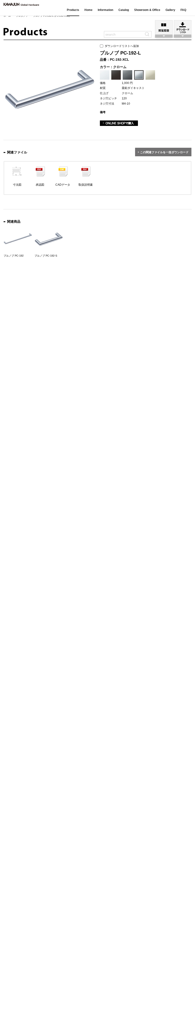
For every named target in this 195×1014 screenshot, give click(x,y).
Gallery (170, 10)
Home (88, 10)
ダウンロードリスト (182, 27)
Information (105, 10)
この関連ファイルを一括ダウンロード (164, 152)
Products (73, 10)
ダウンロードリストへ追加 (121, 46)
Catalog (123, 10)
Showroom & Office (147, 10)
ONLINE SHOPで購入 (119, 123)
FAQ (183, 10)
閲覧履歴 (164, 27)
